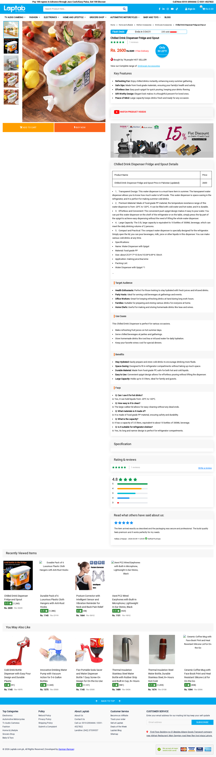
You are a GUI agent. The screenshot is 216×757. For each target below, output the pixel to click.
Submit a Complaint (47, 727)
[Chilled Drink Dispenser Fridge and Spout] (18, 590)
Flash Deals (118, 31)
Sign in (191, 9)
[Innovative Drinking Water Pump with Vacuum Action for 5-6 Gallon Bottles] (54, 664)
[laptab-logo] (15, 9)
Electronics (50, 17)
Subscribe (202, 722)
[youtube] (172, 9)
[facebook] (159, 9)
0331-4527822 (206, 2)
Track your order (118, 719)
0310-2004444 (189, 2)
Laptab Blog (116, 730)
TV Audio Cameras (14, 17)
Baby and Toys (151, 17)
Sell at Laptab (117, 723)
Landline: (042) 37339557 (86, 730)
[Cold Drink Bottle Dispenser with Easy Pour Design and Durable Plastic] (18, 664)
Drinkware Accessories (149, 66)
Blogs (168, 17)
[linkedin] (164, 9)
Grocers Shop (97, 17)
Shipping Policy (45, 723)
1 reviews (133, 42)
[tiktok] (177, 9)
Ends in (139, 31)
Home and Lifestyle (73, 17)
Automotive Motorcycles (124, 17)
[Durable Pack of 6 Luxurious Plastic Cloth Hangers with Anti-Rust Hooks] (54, 590)
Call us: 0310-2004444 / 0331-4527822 (88, 725)
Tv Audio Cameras (11, 723)
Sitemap (114, 734)
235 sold (165, 32)
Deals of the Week (119, 727)
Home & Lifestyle (10, 730)
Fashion (33, 17)
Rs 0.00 (209, 9)
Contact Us (80, 719)
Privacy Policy (44, 719)
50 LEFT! (162, 51)
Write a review (205, 468)
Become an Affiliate (119, 715)
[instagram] (168, 9)
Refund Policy (44, 715)
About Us (79, 715)
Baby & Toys (8, 738)
